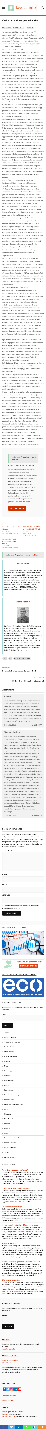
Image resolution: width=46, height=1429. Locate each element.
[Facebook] (4, 1389)
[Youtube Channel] (19, 1389)
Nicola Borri (7, 27)
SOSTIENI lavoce (17, 508)
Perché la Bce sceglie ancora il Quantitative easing (9, 541)
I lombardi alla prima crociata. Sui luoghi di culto (19, 671)
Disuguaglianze (9, 1051)
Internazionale (9, 1099)
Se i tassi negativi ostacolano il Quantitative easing (20, 1225)
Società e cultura (10, 1143)
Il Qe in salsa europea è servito (13, 1280)
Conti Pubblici (9, 1047)
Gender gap (8, 1071)
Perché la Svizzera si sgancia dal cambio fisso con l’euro (21, 1262)
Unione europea (9, 1157)
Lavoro (6, 1109)
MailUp (4, 1412)
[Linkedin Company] (16, 1389)
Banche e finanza (10, 1037)
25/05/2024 (11, 816)
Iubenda (5, 1414)
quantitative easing (22, 658)
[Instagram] (12, 1389)
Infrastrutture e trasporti (13, 1095)
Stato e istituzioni (10, 1147)
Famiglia (7, 1061)
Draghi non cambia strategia (12, 1207)
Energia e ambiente (10, 1056)
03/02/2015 (30, 27)
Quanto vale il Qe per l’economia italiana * (16, 1188)
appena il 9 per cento (24, 171)
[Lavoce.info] (23, 7)
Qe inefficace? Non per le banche (20, 20)
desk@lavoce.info (8, 1349)
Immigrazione (8, 1080)
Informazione (8, 1090)
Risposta (38, 725)
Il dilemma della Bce (9, 1243)
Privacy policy (7, 1362)
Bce (5, 658)
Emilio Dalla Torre (8, 1416)
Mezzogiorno (8, 1114)
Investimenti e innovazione (13, 1104)
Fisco (6, 1066)
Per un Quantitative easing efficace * (15, 1170)
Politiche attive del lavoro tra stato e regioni (27, 681)
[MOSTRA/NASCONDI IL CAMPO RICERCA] (42, 8)
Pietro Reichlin (18, 27)
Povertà (7, 1128)
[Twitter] (8, 1389)
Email (5, 885)
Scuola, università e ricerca (13, 1138)
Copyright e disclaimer (10, 1360)
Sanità (6, 1133)
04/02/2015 (11, 725)
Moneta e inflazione (11, 1119)
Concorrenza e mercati (12, 1042)
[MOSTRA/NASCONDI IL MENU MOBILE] (3, 8)
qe (10, 658)
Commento (7, 850)
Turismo (7, 1152)
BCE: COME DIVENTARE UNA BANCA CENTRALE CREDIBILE (31, 529)
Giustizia (7, 1075)
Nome (5, 874)
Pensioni (7, 1123)
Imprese (7, 1085)
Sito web (6, 895)
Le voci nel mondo (8, 1400)
